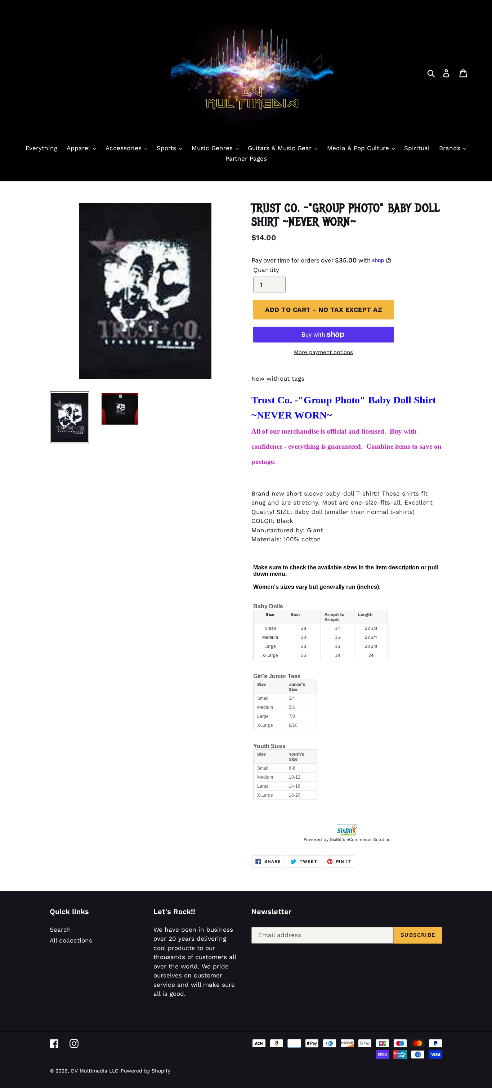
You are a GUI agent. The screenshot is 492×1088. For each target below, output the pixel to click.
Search (60, 929)
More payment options (323, 352)
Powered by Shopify (145, 1071)
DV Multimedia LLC (94, 1071)
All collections (71, 940)
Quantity (266, 269)
